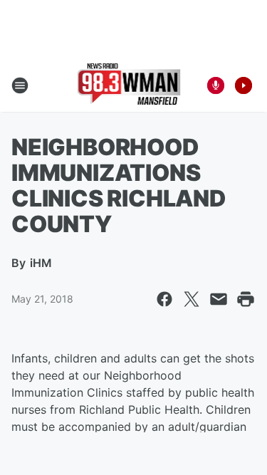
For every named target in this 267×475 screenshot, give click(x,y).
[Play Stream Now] (243, 85)
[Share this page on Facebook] (164, 299)
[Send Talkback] (215, 85)
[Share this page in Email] (219, 299)
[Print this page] (246, 299)
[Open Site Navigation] (19, 85)
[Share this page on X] (191, 299)
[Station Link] (129, 85)
